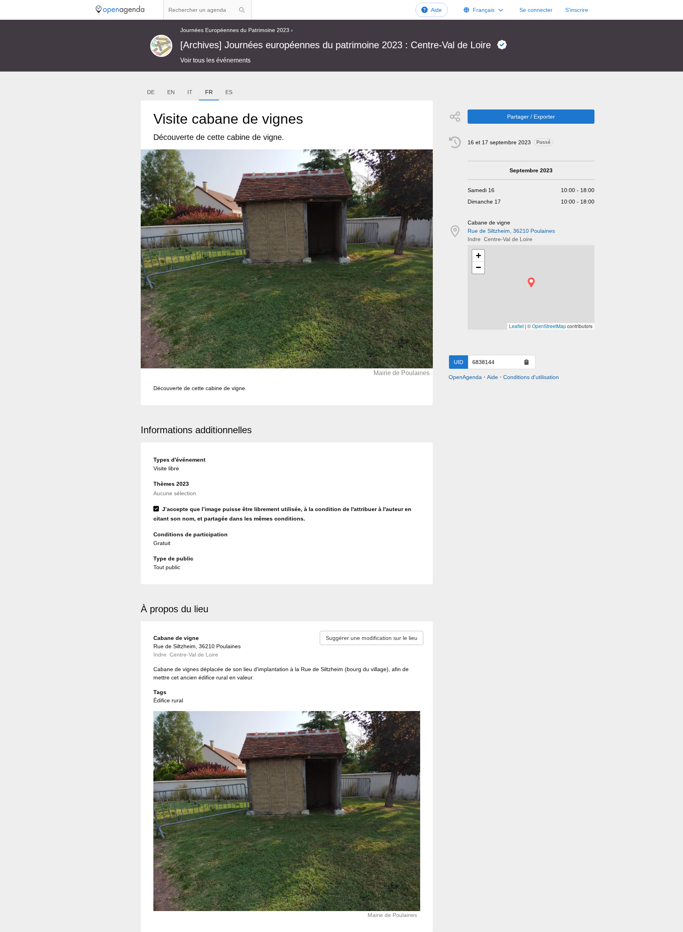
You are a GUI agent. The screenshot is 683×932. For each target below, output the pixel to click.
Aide (436, 10)
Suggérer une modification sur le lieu (371, 638)
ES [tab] (228, 92)
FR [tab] (209, 92)
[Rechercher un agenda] (242, 10)
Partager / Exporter (531, 116)
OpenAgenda (465, 377)
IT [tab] (189, 92)
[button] (531, 282)
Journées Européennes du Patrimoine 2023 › (236, 30)
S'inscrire (576, 10)
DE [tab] (151, 92)
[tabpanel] (286, 252)
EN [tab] (171, 92)
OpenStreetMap (549, 326)
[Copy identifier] (526, 362)
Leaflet (516, 326)
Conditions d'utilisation (531, 377)
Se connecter (536, 10)
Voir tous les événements (215, 60)
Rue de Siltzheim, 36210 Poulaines (511, 231)
